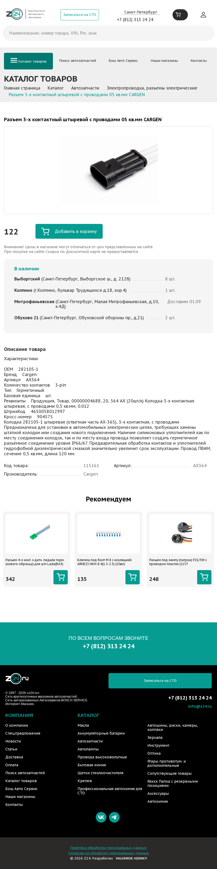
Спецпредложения (22, 733)
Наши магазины (164, 60)
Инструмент (158, 745)
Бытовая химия (92, 765)
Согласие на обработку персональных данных (108, 853)
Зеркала (154, 737)
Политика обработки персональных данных (108, 847)
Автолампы (88, 749)
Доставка (14, 757)
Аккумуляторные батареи (101, 733)
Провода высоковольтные (102, 757)
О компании (16, 725)
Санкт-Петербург (140, 12)
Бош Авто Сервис (123, 60)
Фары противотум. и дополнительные (166, 763)
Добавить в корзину (76, 231)
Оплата (11, 765)
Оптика (154, 753)
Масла (83, 725)
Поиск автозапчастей (77, 60)
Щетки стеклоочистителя (100, 773)
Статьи (11, 749)
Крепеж (85, 780)
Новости (13, 741)
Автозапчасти (90, 741)
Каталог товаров (32, 61)
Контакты (199, 60)
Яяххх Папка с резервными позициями (172, 783)
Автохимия (157, 801)
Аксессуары (158, 793)
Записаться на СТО (79, 14)
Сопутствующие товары (169, 773)
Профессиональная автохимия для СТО (110, 790)
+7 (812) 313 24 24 (135, 19)
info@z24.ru (200, 706)
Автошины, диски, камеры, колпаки (172, 727)
